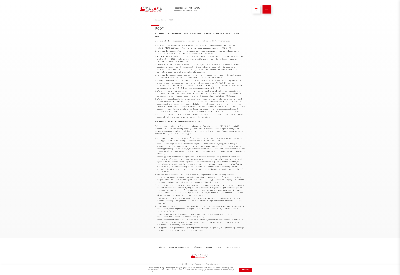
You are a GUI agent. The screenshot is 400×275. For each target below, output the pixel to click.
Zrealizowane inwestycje (179, 247)
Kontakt (209, 247)
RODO (218, 247)
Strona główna (160, 20)
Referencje (197, 247)
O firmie (162, 247)
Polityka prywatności (233, 247)
